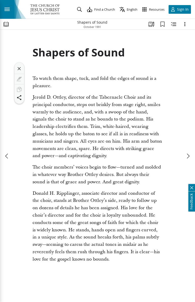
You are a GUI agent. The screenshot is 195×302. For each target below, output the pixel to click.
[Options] (185, 24)
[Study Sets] (151, 24)
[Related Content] (174, 24)
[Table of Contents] (6, 24)
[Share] (19, 98)
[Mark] (19, 79)
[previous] (7, 156)
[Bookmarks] (162, 24)
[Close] (19, 69)
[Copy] (19, 89)
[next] (188, 156)
